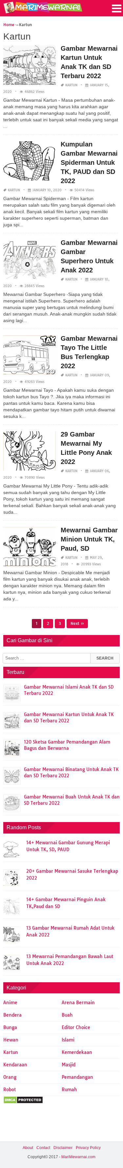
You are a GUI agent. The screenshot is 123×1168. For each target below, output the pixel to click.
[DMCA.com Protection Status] (23, 1102)
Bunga (10, 1027)
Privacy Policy (88, 1147)
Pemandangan (77, 1077)
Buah (67, 1015)
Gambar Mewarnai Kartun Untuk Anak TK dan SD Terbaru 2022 (69, 718)
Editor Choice (76, 1027)
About (28, 1147)
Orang (9, 1077)
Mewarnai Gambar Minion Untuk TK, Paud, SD (89, 539)
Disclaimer (62, 1147)
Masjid (68, 1065)
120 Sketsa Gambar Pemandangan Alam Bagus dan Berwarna (67, 745)
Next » (77, 623)
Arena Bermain (78, 1002)
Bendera (12, 1015)
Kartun (71, 85)
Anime (10, 1002)
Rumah (69, 1089)
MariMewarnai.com (78, 1157)
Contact (43, 1147)
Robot (9, 1089)
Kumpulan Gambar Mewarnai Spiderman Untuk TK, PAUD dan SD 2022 (89, 162)
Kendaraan (15, 1065)
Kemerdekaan (77, 1052)
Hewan (10, 1040)
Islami (68, 1040)
